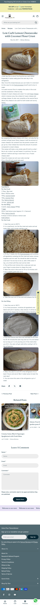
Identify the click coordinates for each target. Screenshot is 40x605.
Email (3, 461)
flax (8, 191)
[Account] (34, 16)
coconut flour (9, 198)
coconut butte (10, 196)
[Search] (36, 22)
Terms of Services (25, 542)
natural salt (10, 202)
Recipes (10, 28)
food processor (19, 85)
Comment (5, 470)
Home (3, 28)
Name (3, 452)
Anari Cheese (34, 94)
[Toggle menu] (2, 16)
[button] (38, 302)
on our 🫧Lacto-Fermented (20, 7)
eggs (4, 209)
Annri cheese (11, 207)
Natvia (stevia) (9, 200)
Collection (11, 9)
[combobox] (20, 22)
